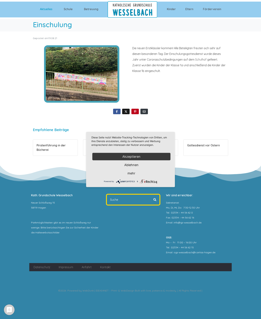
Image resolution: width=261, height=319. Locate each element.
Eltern (189, 9)
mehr (131, 173)
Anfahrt (87, 267)
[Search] (154, 200)
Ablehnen (131, 165)
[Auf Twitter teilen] (126, 111)
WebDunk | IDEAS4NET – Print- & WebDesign (108, 290)
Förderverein (212, 9)
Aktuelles (46, 9)
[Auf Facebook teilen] (117, 111)
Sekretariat (172, 202)
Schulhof (200, 59)
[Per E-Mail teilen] (144, 111)
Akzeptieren (131, 156)
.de (213, 252)
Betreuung (91, 9)
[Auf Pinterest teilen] (135, 111)
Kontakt (105, 267)
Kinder (171, 9)
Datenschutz (42, 267)
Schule (68, 9)
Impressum (66, 267)
